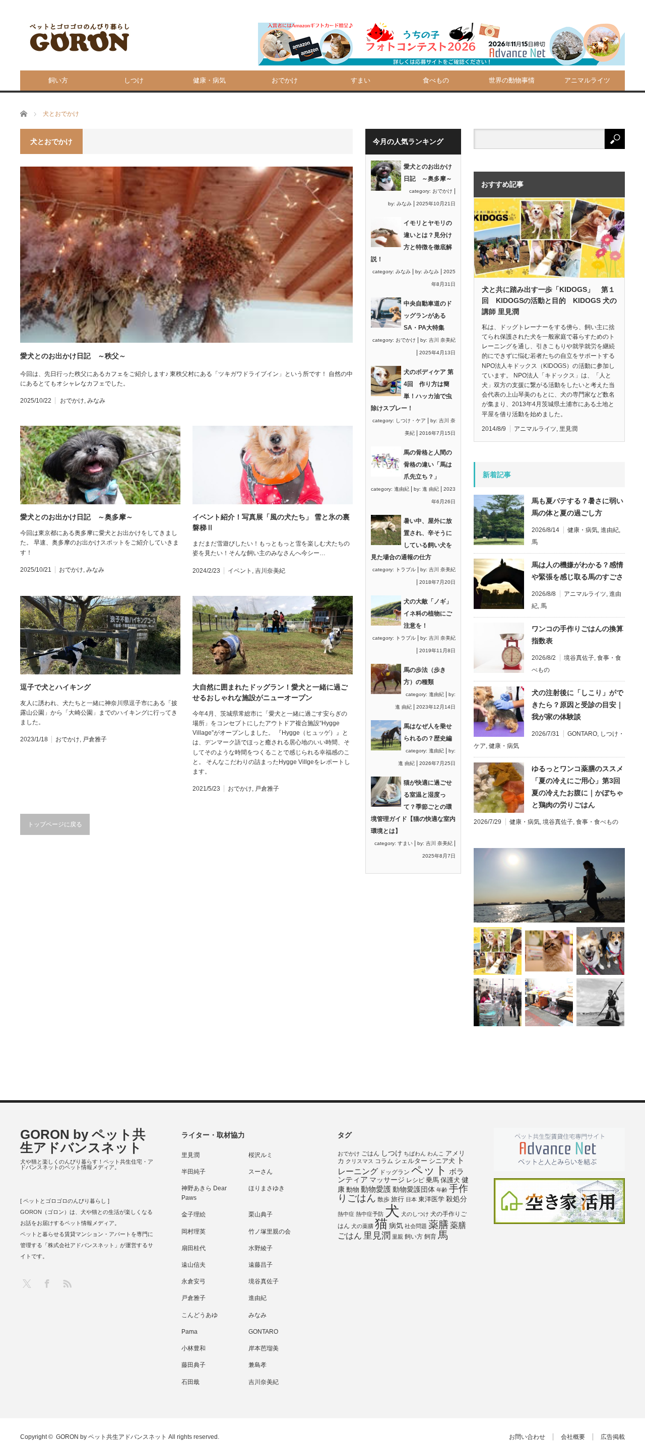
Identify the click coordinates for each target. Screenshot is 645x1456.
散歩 (383, 1199)
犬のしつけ (415, 1214)
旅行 (397, 1199)
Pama (189, 1331)
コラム (384, 1161)
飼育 (430, 1236)
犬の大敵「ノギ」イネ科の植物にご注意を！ (428, 613)
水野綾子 (260, 1248)
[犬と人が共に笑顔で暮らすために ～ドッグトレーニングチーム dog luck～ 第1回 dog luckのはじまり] (549, 885)
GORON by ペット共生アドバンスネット (83, 1141)
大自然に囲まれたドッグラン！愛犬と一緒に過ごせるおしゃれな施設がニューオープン (270, 692)
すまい (360, 80)
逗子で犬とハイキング (55, 687)
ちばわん (415, 1154)
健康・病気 (209, 80)
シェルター (411, 1161)
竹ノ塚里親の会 (269, 1231)
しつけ (134, 80)
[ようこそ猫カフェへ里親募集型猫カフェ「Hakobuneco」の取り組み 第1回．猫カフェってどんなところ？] (549, 951)
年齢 (441, 1190)
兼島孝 (257, 1364)
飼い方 (58, 80)
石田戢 (190, 1382)
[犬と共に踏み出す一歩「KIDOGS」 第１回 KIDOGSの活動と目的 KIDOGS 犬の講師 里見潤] (498, 951)
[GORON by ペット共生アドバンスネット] (80, 38)
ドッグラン (394, 1172)
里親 (397, 1237)
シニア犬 (442, 1161)
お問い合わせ (527, 1436)
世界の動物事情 (512, 80)
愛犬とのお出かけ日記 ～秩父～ (73, 356)
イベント (240, 570)
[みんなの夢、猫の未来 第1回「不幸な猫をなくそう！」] (498, 1002)
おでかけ (285, 80)
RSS (66, 1283)
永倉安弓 (193, 1281)
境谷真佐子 (579, 657)
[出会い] (600, 1002)
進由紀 (401, 489)
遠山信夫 (193, 1264)
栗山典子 (260, 1214)
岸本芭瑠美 (263, 1348)
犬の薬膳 (362, 1226)
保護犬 (450, 1180)
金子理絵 (193, 1214)
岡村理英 (193, 1231)
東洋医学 (431, 1199)
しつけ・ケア (411, 420)
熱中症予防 (369, 1214)
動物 (352, 1189)
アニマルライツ (587, 80)
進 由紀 (430, 489)
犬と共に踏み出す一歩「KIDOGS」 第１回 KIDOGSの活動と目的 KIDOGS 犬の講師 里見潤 (549, 300)
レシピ (415, 1180)
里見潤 (568, 428)
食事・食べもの (597, 821)
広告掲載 (613, 1436)
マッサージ (387, 1180)
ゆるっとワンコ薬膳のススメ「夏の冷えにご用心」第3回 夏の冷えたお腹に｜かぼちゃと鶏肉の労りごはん (578, 786)
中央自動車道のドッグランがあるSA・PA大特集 (428, 315)
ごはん (370, 1153)
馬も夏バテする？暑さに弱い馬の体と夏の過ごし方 (577, 507)
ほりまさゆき (266, 1188)
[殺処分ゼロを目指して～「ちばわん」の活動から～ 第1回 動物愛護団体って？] (600, 951)
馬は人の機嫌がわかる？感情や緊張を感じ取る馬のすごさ (577, 571)
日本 (411, 1199)
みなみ (96, 400)
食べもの (436, 80)
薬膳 (438, 1224)
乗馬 (432, 1180)
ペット (429, 1170)
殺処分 (456, 1199)
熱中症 (346, 1214)
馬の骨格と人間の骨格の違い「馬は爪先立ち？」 (428, 464)
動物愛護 (376, 1189)
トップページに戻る (55, 824)
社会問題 (416, 1226)
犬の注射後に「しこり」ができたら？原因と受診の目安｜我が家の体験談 (577, 704)
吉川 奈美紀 (442, 340)
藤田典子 (193, 1364)
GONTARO (582, 733)
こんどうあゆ (199, 1315)
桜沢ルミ (260, 1155)
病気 (396, 1226)
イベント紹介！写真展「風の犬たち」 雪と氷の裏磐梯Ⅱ (271, 522)
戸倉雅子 (95, 739)
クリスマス (359, 1161)
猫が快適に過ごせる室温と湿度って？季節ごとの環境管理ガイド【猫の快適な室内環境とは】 (413, 806)
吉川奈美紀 (270, 570)
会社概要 (573, 1436)
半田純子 (193, 1171)
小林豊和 (193, 1348)
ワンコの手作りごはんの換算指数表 (577, 635)
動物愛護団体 (414, 1189)
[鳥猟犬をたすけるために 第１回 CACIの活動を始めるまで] (549, 1002)
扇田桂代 (193, 1248)
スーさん (260, 1171)
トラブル (406, 569)
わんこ (435, 1154)
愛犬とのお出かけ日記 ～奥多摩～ (76, 517)
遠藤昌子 (260, 1264)
